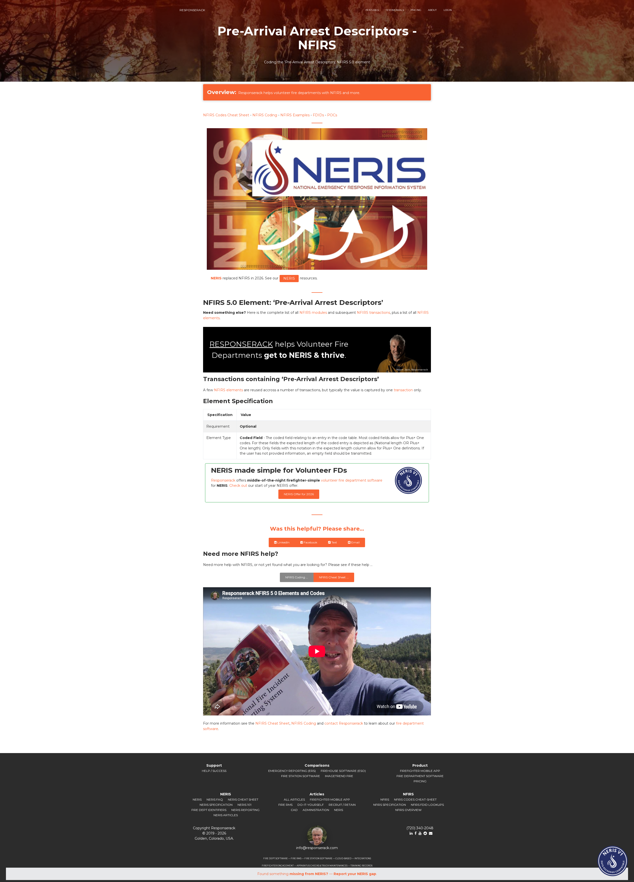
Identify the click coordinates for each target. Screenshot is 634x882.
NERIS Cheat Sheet (243, 799)
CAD (294, 810)
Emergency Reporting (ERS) (292, 771)
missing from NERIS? (309, 874)
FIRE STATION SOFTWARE (318, 858)
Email (355, 542)
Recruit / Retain (342, 805)
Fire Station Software (300, 776)
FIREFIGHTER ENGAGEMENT (278, 865)
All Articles (294, 799)
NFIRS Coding (264, 115)
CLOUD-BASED (343, 858)
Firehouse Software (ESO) (343, 771)
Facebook (310, 542)
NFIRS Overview (408, 810)
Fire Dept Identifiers (208, 810)
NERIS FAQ (215, 799)
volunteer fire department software (351, 480)
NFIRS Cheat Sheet (272, 723)
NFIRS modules (313, 312)
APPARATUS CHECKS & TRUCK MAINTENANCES (322, 865)
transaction (403, 390)
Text (334, 542)
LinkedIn (283, 542)
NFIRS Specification (389, 805)
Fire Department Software (420, 776)
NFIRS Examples (295, 115)
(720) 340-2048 (419, 828)
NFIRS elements (228, 390)
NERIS (289, 278)
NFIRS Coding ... (296, 577)
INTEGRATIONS (362, 858)
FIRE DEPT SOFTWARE (275, 858)
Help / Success (214, 771)
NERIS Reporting (245, 810)
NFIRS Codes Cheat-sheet (415, 799)
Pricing (420, 781)
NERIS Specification (216, 805)
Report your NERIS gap (355, 874)
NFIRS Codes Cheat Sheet (226, 115)
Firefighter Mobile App (420, 771)
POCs (332, 115)
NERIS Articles (225, 815)
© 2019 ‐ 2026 (214, 833)
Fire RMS (285, 805)
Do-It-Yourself (310, 805)
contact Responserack (343, 723)
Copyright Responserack (214, 828)
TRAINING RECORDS (361, 865)
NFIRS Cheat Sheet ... (334, 577)
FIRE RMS (296, 858)
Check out (238, 485)
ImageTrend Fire (339, 776)
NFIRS (384, 799)
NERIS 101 (244, 805)
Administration (316, 810)
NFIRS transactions (373, 312)
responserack (192, 10)
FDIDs (318, 115)
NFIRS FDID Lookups (427, 805)
